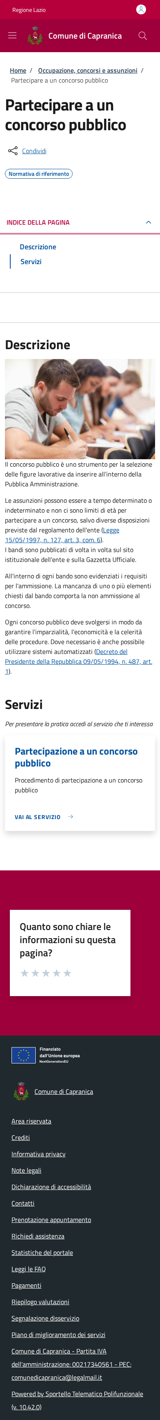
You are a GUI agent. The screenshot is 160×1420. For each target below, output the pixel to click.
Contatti (22, 1203)
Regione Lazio (29, 9)
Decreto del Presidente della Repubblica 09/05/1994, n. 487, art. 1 (78, 661)
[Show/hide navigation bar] (12, 35)
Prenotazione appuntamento (51, 1219)
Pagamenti (26, 1285)
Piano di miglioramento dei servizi (58, 1334)
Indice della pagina (38, 222)
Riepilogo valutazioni (40, 1302)
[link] (46, 816)
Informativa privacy (38, 1154)
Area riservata (31, 1121)
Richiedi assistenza (37, 1236)
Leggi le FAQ (28, 1269)
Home (18, 70)
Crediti (20, 1137)
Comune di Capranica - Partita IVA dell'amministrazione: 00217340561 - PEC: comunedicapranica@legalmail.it (71, 1364)
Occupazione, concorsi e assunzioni (87, 70)
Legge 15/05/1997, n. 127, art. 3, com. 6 (62, 535)
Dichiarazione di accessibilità (51, 1187)
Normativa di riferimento (39, 172)
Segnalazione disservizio (45, 1318)
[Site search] (143, 36)
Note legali (26, 1170)
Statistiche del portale (42, 1252)
